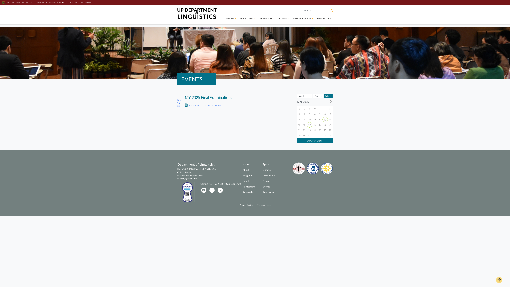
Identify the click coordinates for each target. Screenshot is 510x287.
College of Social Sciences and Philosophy (68, 2)
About (246, 169)
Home (246, 164)
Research (248, 192)
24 (309, 130)
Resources (268, 192)
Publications (249, 186)
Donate (267, 169)
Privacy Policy (246, 205)
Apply (266, 164)
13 (325, 119)
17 (309, 125)
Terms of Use (264, 205)
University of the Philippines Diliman (25, 2)
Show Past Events (314, 141)
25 (315, 130)
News (266, 181)
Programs (248, 175)
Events (266, 186)
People (246, 181)
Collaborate (269, 175)
